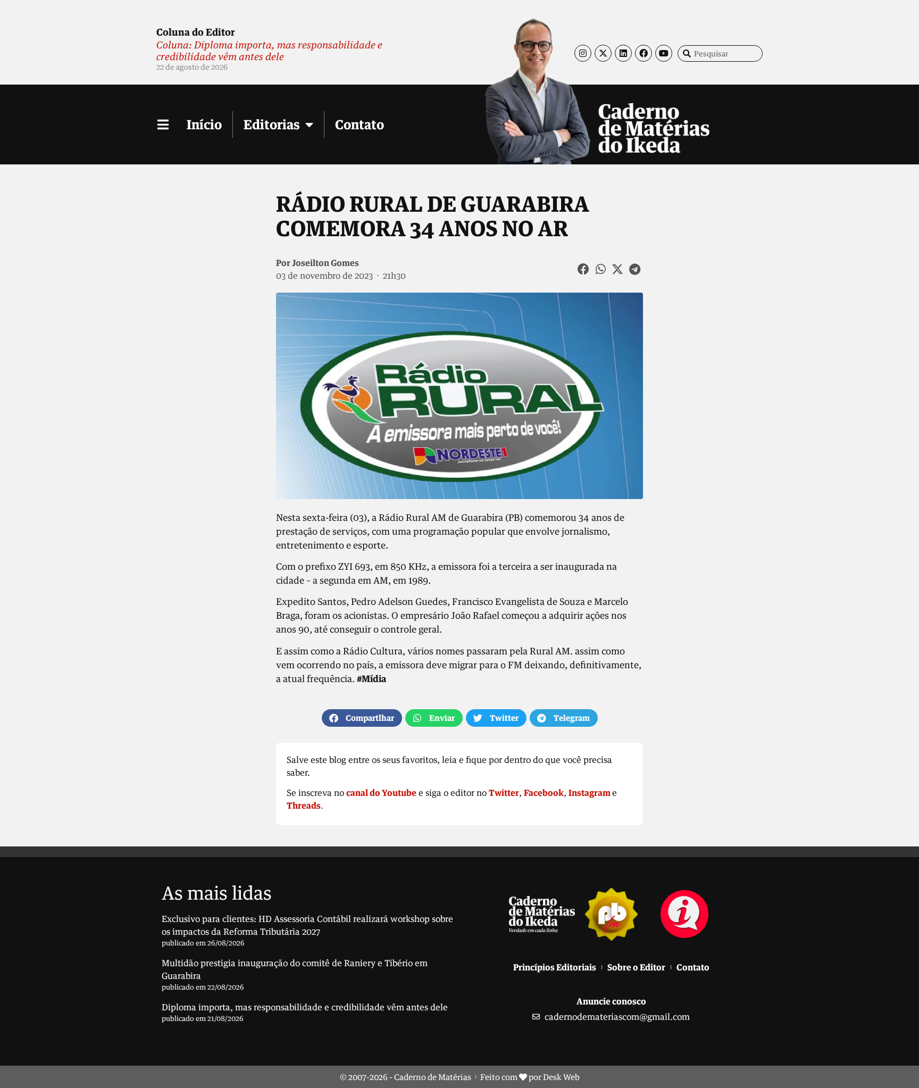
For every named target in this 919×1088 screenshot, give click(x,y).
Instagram (590, 792)
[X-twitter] (603, 53)
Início (204, 124)
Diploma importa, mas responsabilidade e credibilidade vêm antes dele (305, 1007)
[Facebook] (643, 53)
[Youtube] (663, 53)
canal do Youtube (381, 792)
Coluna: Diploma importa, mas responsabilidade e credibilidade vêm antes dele (269, 50)
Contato (359, 124)
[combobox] (720, 53)
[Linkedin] (623, 53)
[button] (584, 269)
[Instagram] (582, 53)
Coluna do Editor (195, 32)
